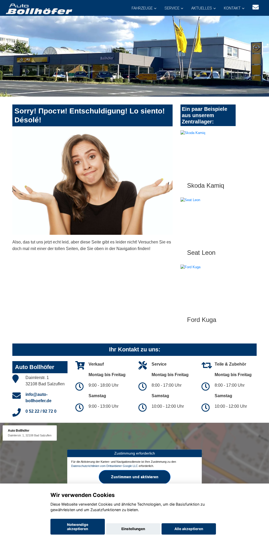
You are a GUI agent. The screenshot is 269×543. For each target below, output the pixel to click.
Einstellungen (133, 529)
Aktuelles (201, 8)
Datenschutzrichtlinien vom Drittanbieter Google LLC (104, 465)
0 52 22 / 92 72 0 (40, 411)
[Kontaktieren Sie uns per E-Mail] (255, 7)
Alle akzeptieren (188, 529)
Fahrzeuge (142, 8)
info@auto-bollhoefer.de (38, 397)
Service (171, 8)
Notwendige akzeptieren (77, 526)
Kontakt (232, 8)
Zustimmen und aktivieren (134, 477)
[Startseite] (38, 9)
